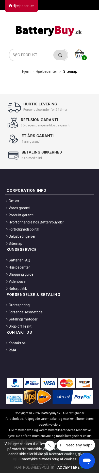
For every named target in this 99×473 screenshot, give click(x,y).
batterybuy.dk (50, 413)
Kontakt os (24, 17)
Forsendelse (79, 17)
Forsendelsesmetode (26, 312)
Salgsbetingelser (22, 236)
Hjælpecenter (23, 6)
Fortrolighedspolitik (24, 229)
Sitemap (15, 243)
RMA (12, 350)
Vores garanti (19, 208)
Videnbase (17, 281)
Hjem (26, 71)
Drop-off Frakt (20, 326)
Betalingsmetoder (23, 319)
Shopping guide (21, 274)
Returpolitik (18, 289)
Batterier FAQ (19, 260)
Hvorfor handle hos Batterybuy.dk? (36, 222)
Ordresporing (19, 305)
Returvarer (51, 17)
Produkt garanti (21, 215)
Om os (14, 201)
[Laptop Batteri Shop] (49, 30)
